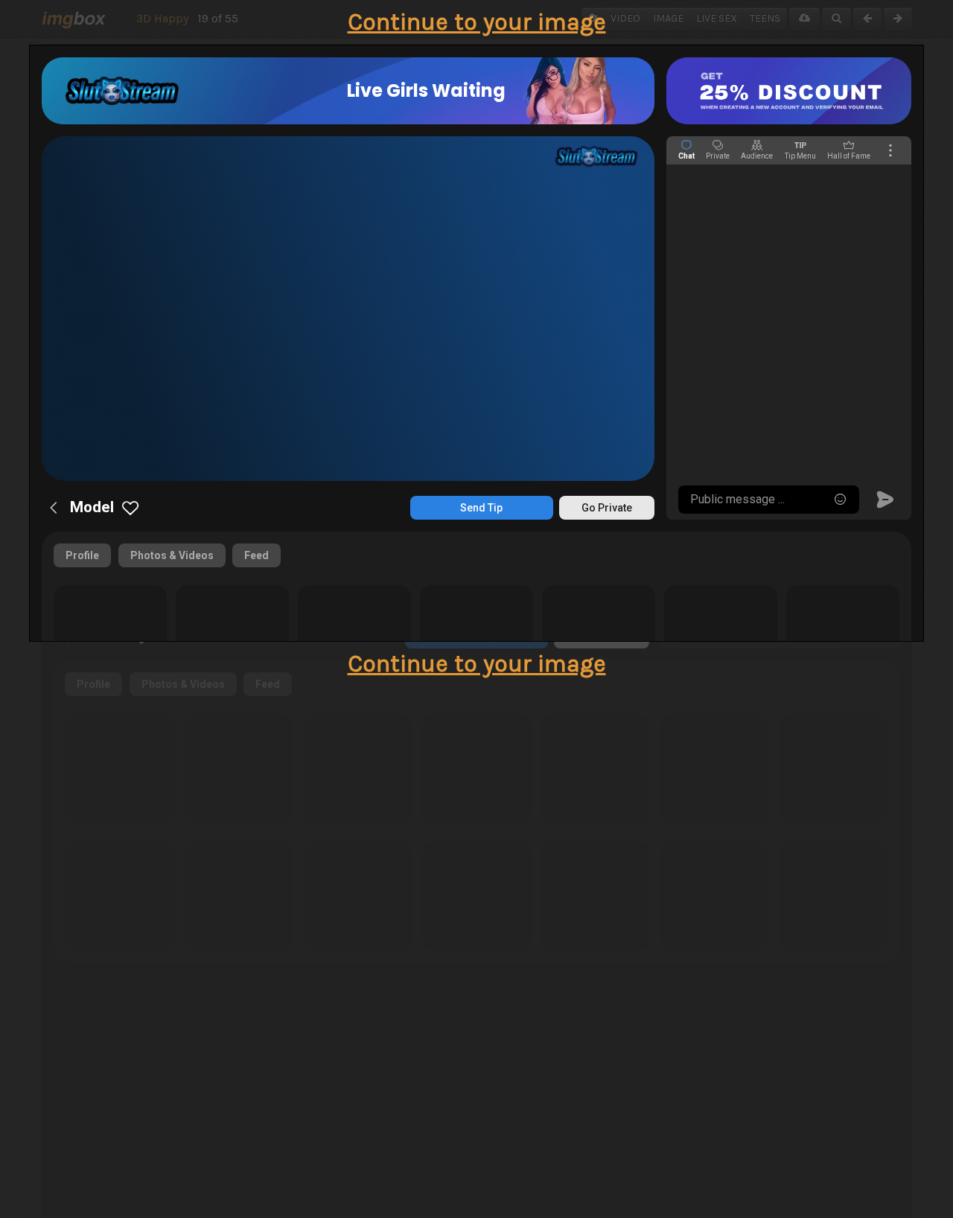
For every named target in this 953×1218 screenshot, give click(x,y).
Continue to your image (477, 22)
